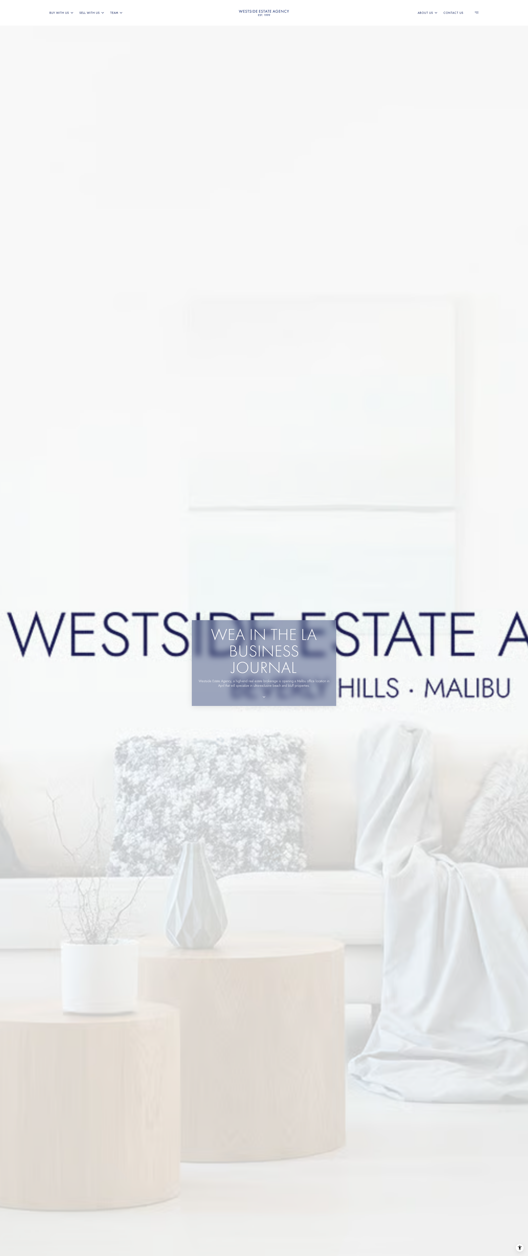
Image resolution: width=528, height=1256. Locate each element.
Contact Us (453, 13)
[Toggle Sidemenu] (476, 13)
